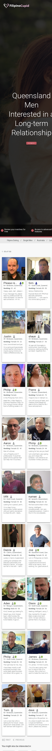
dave (31, 710)
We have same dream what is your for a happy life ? (39, 505)
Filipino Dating (13, 240)
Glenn (32, 603)
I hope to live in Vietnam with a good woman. (39, 398)
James (33, 656)
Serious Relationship (36, 291)
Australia (41, 240)
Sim (31, 283)
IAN (5, 496)
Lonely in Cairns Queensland (13, 558)
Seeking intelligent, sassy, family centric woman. (39, 611)
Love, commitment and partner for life (13, 344)
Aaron (7, 443)
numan (33, 496)
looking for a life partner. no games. (39, 718)
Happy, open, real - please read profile (13, 291)
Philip (7, 389)
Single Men (28, 240)
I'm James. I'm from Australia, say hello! (39, 665)
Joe (31, 550)
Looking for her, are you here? (39, 451)
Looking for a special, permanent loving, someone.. (13, 505)
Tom (6, 710)
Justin (7, 336)
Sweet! (5, 718)
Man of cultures (9, 451)
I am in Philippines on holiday (39, 558)
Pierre (32, 389)
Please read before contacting (10, 283)
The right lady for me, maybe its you (13, 665)
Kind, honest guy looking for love (13, 611)
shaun (32, 336)
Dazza (7, 550)
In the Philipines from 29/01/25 (13, 398)
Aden (6, 603)
